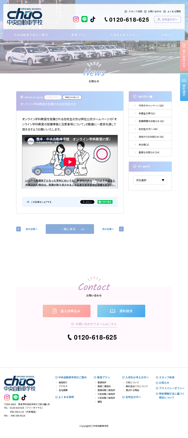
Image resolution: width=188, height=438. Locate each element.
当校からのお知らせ (151, 136)
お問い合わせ (155, 11)
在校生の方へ (148, 129)
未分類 (144, 144)
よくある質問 (174, 11)
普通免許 (101, 382)
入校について (132, 382)
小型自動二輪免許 (106, 397)
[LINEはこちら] (84, 19)
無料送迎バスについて (137, 386)
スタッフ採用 (135, 11)
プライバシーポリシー (172, 388)
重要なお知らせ (149, 152)
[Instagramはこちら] (76, 19)
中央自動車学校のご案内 (72, 377)
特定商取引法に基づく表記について (172, 395)
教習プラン (103, 377)
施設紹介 (63, 382)
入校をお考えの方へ (137, 377)
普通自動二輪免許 (106, 390)
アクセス (63, 386)
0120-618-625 (129, 19)
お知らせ (164, 382)
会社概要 (63, 390)
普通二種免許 (104, 386)
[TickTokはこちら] (92, 19)
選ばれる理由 (132, 390)
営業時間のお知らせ (151, 121)
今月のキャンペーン (151, 105)
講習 (99, 401)
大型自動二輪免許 (106, 394)
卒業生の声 (147, 113)
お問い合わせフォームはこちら (96, 324)
